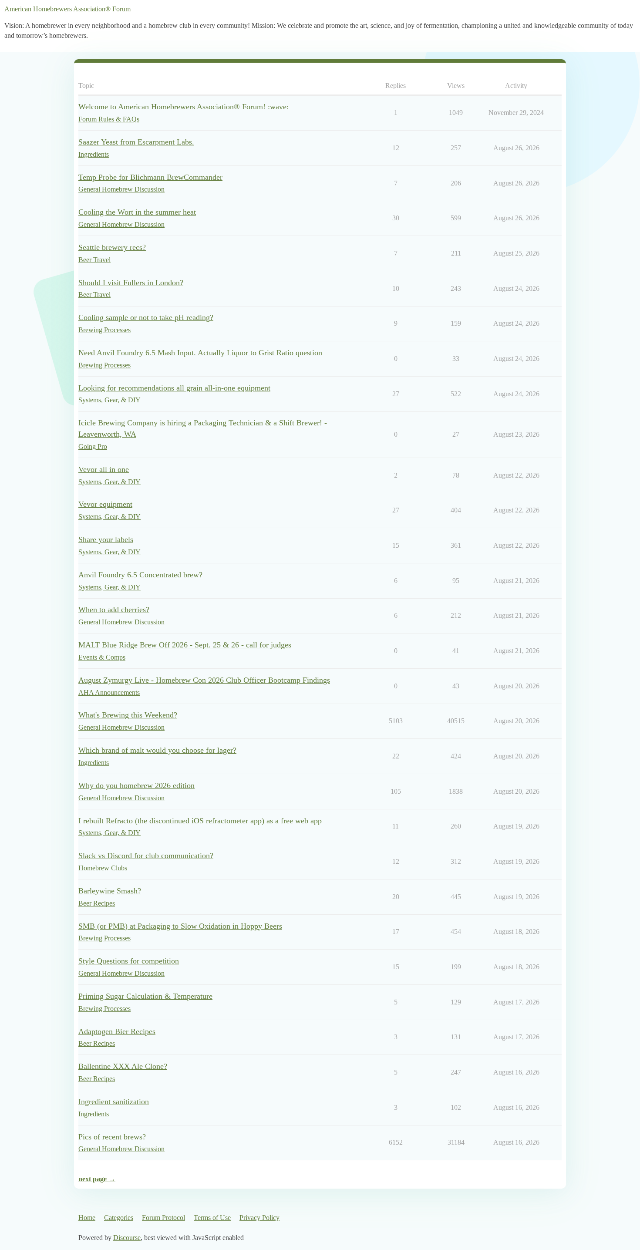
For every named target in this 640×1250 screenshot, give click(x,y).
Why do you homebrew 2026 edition (136, 785)
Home (86, 1217)
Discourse (127, 1237)
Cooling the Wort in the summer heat (137, 212)
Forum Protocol (163, 1217)
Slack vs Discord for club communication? (145, 855)
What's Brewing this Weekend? (127, 715)
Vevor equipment (105, 504)
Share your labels (105, 539)
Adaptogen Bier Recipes (116, 1031)
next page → (96, 1179)
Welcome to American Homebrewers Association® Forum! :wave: (183, 106)
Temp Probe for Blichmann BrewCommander (150, 177)
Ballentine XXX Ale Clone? (122, 1066)
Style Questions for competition (128, 961)
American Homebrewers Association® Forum (67, 9)
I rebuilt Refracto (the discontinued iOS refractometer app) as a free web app (200, 820)
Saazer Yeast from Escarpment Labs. (136, 142)
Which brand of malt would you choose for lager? (157, 750)
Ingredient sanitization (113, 1101)
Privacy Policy (259, 1217)
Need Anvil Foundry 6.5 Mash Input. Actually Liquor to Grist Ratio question (200, 352)
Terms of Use (212, 1217)
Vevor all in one (103, 469)
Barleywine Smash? (109, 890)
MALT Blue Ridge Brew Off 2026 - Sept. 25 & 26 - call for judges (184, 644)
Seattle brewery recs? (112, 247)
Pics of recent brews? (112, 1136)
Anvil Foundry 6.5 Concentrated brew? (140, 574)
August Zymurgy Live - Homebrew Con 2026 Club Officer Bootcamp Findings (204, 680)
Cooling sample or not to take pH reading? (145, 317)
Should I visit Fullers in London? (130, 282)
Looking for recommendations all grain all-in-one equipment (174, 388)
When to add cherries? (113, 609)
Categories (118, 1217)
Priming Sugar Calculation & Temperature (145, 996)
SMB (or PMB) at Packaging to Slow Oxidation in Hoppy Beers (180, 926)
